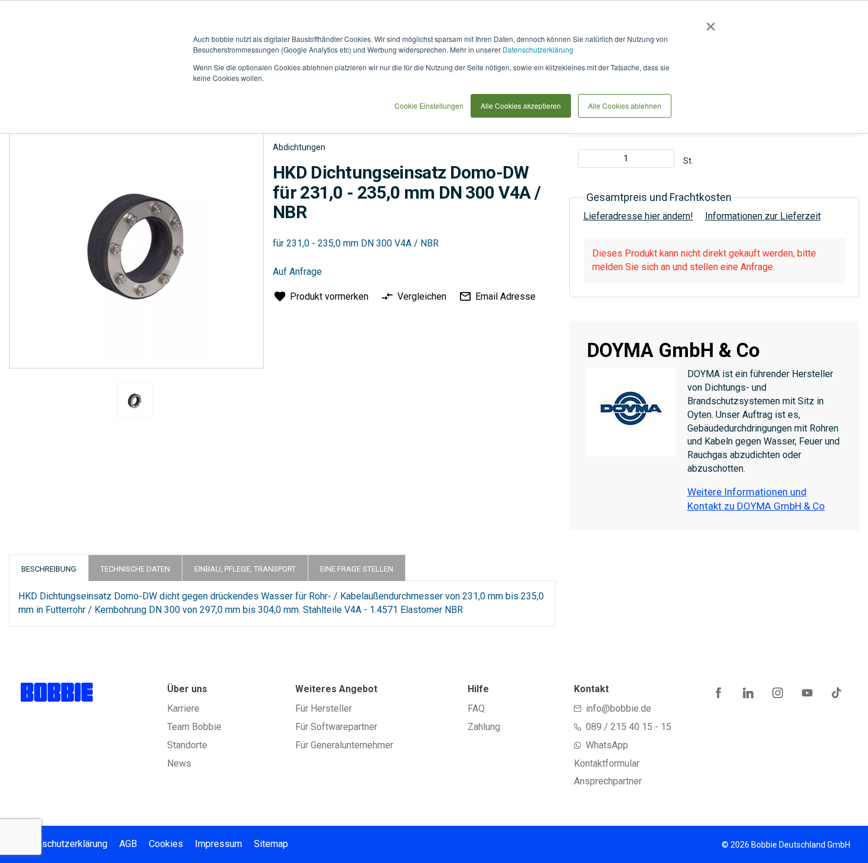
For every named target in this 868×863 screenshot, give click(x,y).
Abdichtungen (299, 147)
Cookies (166, 843)
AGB (128, 843)
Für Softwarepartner (336, 726)
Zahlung (484, 726)
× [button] (708, 22)
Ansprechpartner (608, 781)
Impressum (218, 843)
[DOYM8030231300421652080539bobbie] (134, 400)
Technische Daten (135, 568)
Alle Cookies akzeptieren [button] (521, 105)
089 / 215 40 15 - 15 (628, 726)
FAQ (476, 708)
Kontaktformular (606, 763)
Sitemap (271, 843)
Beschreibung (48, 568)
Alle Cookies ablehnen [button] (624, 105)
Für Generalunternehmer (344, 745)
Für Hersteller (323, 708)
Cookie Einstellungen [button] (429, 105)
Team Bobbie (194, 726)
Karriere (183, 708)
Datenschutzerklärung (537, 49)
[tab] (49, 567)
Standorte (187, 745)
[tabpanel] (135, 402)
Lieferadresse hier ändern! (638, 216)
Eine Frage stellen (356, 568)
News (179, 763)
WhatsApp (607, 745)
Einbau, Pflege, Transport (245, 568)
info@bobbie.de (618, 708)
